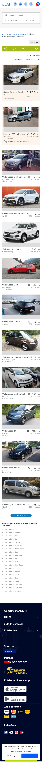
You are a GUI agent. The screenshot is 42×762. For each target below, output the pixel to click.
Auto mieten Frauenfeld (14, 588)
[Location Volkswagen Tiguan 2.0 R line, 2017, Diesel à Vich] (21, 199)
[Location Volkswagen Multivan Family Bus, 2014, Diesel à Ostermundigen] (21, 342)
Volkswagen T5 (8, 431)
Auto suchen (16, 5)
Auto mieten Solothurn (14, 555)
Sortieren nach (33, 56)
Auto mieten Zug (11, 578)
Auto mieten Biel (11, 562)
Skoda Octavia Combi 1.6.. (13, 93)
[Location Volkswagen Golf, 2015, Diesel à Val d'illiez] (21, 270)
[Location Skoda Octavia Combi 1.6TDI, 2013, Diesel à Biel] (21, 77)
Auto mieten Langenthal (14, 591)
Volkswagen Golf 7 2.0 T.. (13, 321)
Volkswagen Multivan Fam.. (14, 357)
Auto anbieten (21, 5)
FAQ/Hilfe (26, 5)
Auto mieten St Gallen (13, 545)
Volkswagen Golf (9, 285)
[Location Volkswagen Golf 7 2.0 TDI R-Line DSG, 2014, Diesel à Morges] (21, 307)
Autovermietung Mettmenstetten (17, 34)
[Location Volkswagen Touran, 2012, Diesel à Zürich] (21, 453)
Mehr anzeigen (21, 515)
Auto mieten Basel (12, 536)
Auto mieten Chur (12, 552)
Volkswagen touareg (11, 249)
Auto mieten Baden (12, 571)
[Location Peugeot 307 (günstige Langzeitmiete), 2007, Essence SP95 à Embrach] (21, 119)
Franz (31, 5)
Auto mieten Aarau (12, 558)
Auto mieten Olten (12, 575)
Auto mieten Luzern (12, 542)
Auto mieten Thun (12, 568)
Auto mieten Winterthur (14, 549)
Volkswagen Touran (11, 467)
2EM (3, 34)
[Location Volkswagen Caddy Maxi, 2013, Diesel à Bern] (21, 489)
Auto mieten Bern (12, 539)
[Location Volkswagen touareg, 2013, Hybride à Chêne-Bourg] (21, 234)
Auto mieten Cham (12, 581)
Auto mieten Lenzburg (13, 584)
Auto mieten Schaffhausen (15, 565)
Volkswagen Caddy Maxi (13, 504)
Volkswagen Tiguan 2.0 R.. (13, 213)
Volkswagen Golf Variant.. (13, 177)
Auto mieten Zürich (12, 529)
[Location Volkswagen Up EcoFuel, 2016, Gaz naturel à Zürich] (21, 379)
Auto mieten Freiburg (13, 532)
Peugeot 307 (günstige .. (14, 134)
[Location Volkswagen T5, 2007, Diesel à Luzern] (21, 416)
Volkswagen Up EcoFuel (13, 394)
